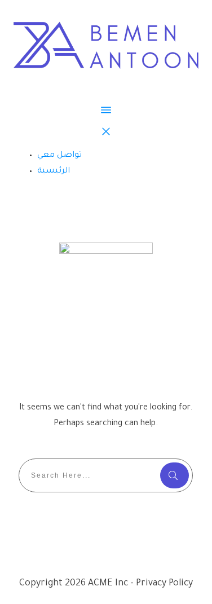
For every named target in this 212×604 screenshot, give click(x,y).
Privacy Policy (164, 584)
